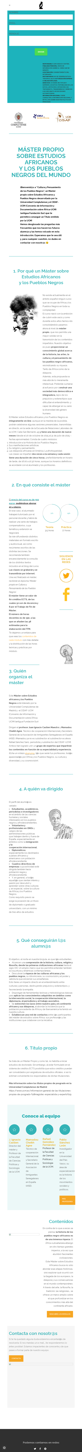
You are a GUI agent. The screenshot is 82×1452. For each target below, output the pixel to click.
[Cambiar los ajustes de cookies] (4, 1448)
